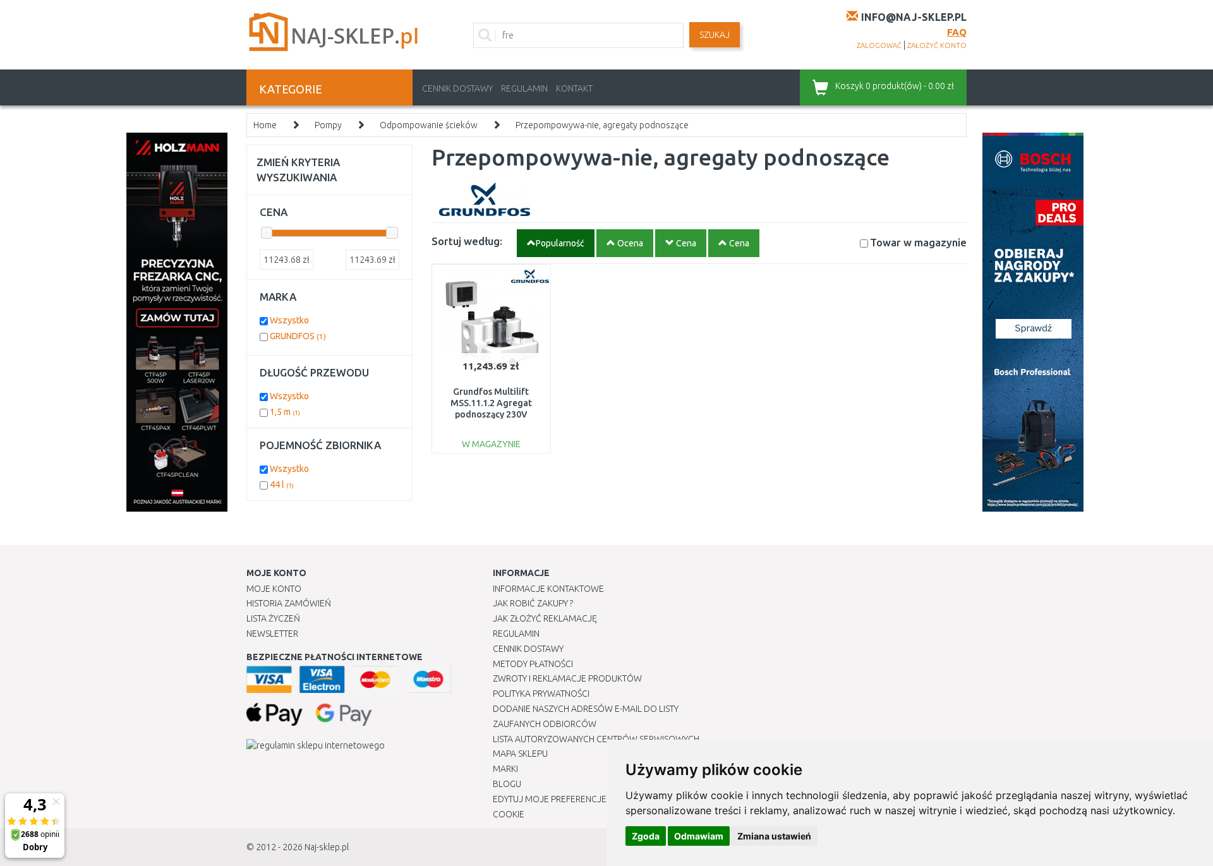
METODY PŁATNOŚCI (533, 664)
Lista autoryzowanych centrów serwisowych (596, 739)
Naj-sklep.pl (327, 847)
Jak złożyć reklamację (545, 618)
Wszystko (289, 320)
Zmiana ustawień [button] (774, 836)
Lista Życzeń (273, 618)
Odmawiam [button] (698, 836)
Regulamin (524, 88)
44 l (282, 484)
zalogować (879, 45)
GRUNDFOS (298, 336)
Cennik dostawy (457, 88)
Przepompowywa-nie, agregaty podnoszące (602, 125)
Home (265, 125)
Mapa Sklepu (520, 754)
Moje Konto (273, 589)
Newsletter (272, 633)
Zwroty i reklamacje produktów (567, 678)
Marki (505, 769)
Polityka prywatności (541, 694)
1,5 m (285, 412)
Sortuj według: (466, 241)
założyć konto (937, 45)
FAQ (957, 32)
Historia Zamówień (288, 603)
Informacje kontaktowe (548, 589)
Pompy (328, 125)
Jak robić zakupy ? (533, 603)
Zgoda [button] (646, 836)
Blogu (507, 784)
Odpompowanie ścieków (429, 125)
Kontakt (574, 88)
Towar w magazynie (918, 242)
